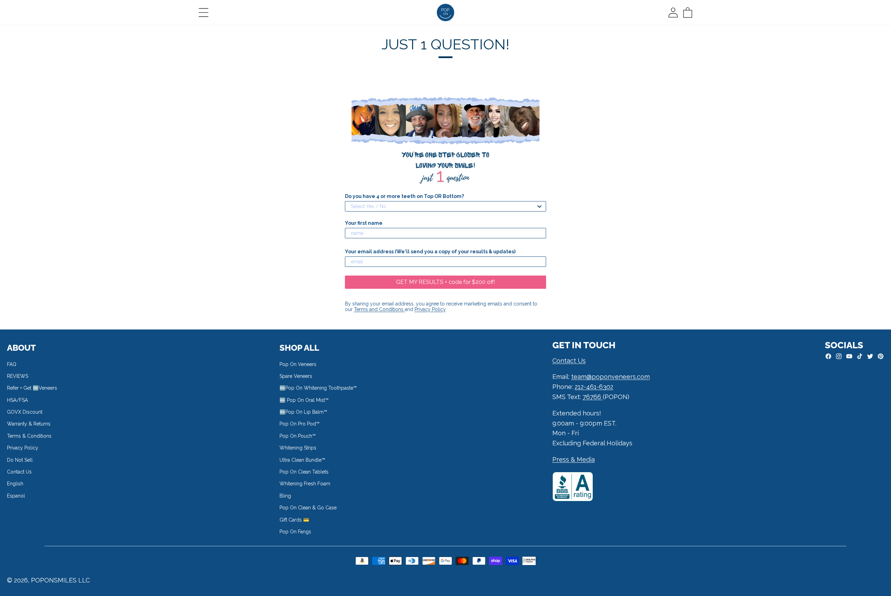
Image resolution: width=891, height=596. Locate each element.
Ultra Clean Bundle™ (302, 460)
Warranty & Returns (28, 424)
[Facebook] (828, 356)
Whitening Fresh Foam (304, 483)
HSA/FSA (17, 400)
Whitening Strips (297, 448)
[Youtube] (849, 356)
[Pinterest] (880, 356)
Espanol (16, 496)
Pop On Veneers (297, 364)
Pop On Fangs (295, 531)
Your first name (364, 223)
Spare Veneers (295, 376)
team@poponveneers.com (610, 376)
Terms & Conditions (29, 436)
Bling (285, 496)
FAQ (11, 364)
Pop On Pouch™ (297, 436)
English (15, 483)
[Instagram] (838, 356)
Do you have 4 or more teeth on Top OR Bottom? (404, 196)
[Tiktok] (859, 356)
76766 (593, 396)
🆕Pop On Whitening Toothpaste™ (318, 388)
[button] (203, 12)
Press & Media (573, 459)
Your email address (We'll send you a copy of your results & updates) (430, 251)
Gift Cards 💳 (294, 520)
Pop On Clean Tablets (304, 472)
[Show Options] (539, 206)
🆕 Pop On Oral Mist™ (304, 400)
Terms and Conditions (379, 309)
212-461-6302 (594, 386)
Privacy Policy (430, 309)
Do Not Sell (20, 460)
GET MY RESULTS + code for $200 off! (445, 282)
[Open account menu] (673, 12)
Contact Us (19, 472)
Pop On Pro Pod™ (299, 424)
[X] (870, 356)
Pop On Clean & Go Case (308, 507)
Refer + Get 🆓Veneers (32, 388)
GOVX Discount (24, 412)
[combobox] (443, 206)
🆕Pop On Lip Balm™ (303, 412)
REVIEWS (17, 376)
